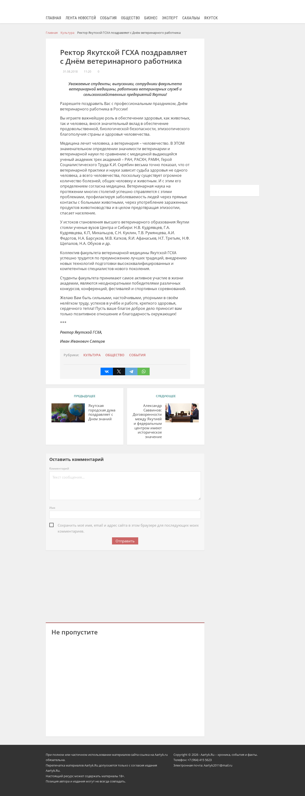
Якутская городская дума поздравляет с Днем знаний (101, 412)
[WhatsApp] (143, 371)
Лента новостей (81, 18)
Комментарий (59, 468)
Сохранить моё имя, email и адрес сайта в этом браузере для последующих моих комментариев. (128, 525)
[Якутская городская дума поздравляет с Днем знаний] (68, 412)
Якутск (211, 18)
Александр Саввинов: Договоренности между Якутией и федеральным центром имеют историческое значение (147, 421)
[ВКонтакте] (107, 371)
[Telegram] (131, 371)
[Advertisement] (125, 585)
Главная (53, 18)
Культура (92, 355)
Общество (130, 18)
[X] (119, 371)
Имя (52, 508)
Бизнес (151, 18)
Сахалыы (191, 18)
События (108, 18)
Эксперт (170, 18)
